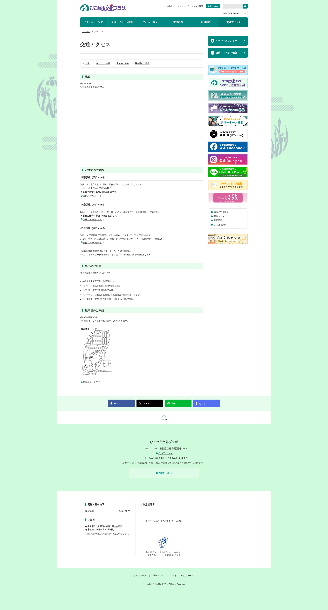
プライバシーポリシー (180, 575)
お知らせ (170, 6)
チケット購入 (150, 22)
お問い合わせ (213, 6)
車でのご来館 (123, 63)
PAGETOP (164, 417)
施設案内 (178, 22)
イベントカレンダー (94, 22)
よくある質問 (197, 6)
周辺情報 (218, 220)
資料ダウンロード (222, 216)
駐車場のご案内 (142, 63)
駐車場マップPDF (91, 382)
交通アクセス (234, 22)
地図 (87, 63)
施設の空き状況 (221, 212)
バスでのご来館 (103, 63)
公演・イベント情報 (122, 22)
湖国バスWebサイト (92, 196)
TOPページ (86, 32)
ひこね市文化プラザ (103, 7)
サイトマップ (183, 6)
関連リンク (158, 575)
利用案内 (206, 22)
